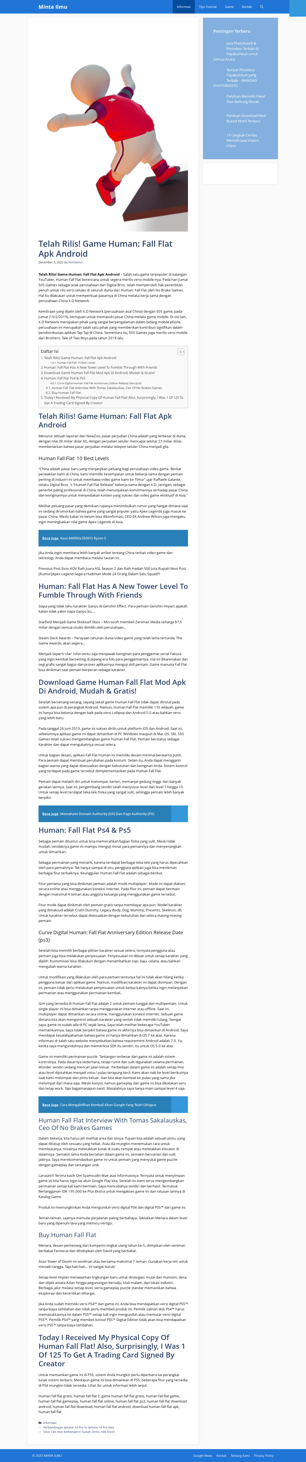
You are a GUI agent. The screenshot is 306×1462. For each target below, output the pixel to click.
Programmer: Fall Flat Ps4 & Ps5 (64, 378)
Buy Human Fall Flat (66, 392)
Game (229, 7)
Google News (202, 1455)
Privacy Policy (264, 1455)
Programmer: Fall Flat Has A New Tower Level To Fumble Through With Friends (100, 367)
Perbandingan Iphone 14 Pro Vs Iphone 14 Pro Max (78, 1427)
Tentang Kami (240, 1455)
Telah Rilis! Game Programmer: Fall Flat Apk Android (80, 358)
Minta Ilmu (53, 6)
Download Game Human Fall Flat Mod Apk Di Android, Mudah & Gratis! (99, 372)
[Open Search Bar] (261, 7)
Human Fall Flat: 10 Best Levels (76, 362)
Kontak (247, 7)
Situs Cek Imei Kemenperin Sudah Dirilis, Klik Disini (79, 1432)
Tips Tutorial (208, 7)
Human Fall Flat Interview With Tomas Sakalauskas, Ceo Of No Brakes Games (107, 388)
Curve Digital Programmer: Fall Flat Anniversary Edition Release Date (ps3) (99, 383)
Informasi (184, 7)
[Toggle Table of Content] (179, 351)
